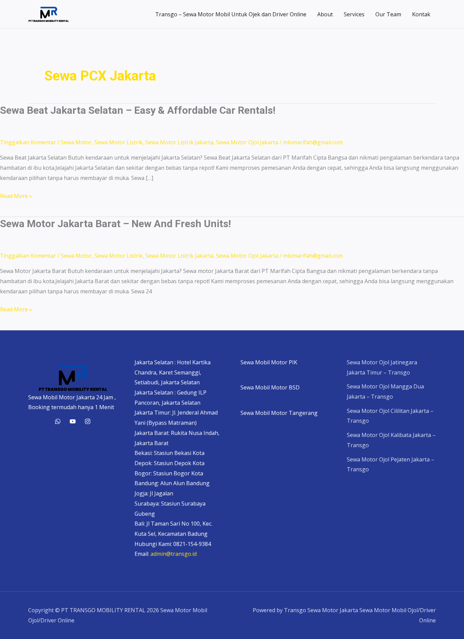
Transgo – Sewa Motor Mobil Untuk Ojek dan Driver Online (230, 14)
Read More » (16, 196)
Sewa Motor (76, 142)
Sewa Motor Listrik (118, 142)
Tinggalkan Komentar (28, 142)
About (325, 14)
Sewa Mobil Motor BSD (270, 387)
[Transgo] (88, 421)
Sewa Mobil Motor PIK (268, 362)
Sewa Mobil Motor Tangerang (279, 413)
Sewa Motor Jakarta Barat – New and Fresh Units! (115, 224)
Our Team (388, 14)
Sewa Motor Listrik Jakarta (179, 142)
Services (354, 14)
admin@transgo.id (173, 554)
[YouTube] (73, 421)
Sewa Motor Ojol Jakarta (247, 142)
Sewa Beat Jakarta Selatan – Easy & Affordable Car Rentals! (137, 110)
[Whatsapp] (58, 421)
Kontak (421, 14)
